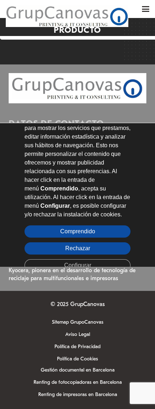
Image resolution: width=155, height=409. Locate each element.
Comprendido (77, 231)
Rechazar (77, 248)
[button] (145, 9)
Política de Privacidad (77, 346)
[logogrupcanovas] (67, 9)
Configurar (77, 265)
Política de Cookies (77, 359)
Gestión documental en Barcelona (78, 370)
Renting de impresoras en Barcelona (77, 394)
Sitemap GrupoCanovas (77, 322)
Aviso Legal (77, 334)
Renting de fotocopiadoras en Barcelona (78, 382)
